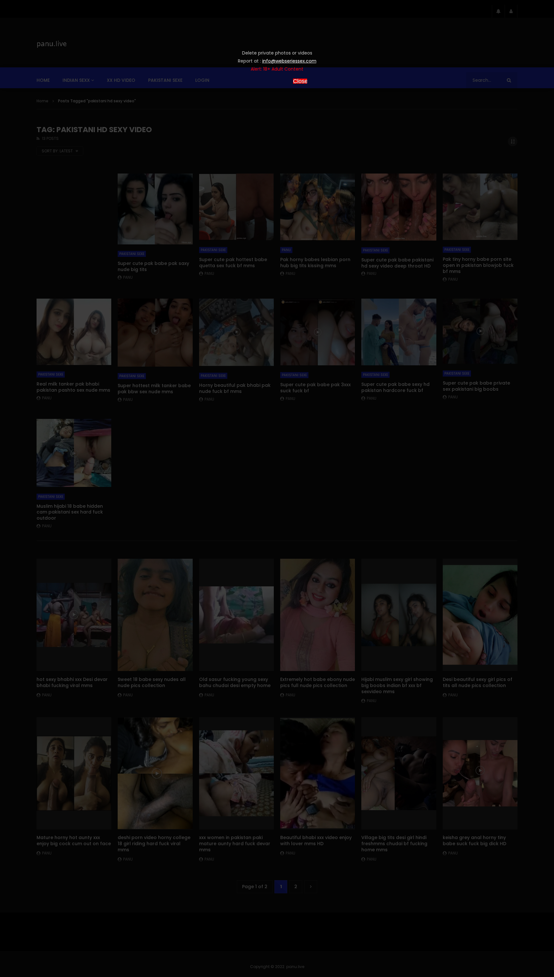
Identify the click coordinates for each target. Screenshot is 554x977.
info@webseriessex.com (289, 61)
